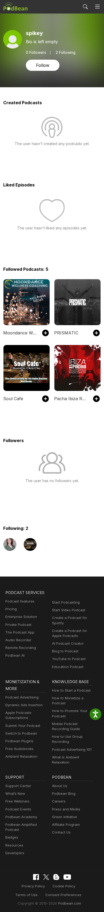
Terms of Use (26, 895)
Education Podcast (67, 667)
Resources (14, 845)
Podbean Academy (21, 817)
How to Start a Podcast (71, 690)
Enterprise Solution (21, 616)
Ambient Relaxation (21, 756)
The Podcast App (19, 632)
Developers (14, 853)
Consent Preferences (63, 895)
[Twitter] (46, 877)
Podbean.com (69, 903)
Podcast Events (18, 809)
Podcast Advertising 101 (71, 749)
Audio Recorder (18, 640)
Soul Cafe (13, 398)
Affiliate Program (66, 824)
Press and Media (66, 809)
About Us (59, 786)
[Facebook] (36, 877)
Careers (59, 801)
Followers (36, 52)
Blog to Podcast (65, 651)
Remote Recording (20, 647)
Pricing (11, 609)
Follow (42, 65)
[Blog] (56, 877)
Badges (11, 837)
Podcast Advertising (22, 697)
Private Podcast (18, 624)
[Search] (85, 6)
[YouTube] (67, 877)
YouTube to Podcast (69, 659)
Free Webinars (17, 801)
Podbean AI (15, 655)
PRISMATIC (66, 332)
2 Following (65, 52)
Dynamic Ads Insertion (24, 705)
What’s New (15, 793)
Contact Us (61, 832)
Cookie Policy (64, 886)
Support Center (18, 786)
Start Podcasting (66, 602)
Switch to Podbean (21, 733)
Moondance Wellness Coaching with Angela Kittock (20, 332)
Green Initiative (64, 817)
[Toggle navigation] (97, 6)
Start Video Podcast (68, 610)
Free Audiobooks (19, 749)
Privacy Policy (33, 886)
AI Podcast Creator (68, 643)
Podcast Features (19, 601)
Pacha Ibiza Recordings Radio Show (71, 398)
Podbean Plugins (19, 741)
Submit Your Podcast (22, 725)
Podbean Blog (63, 793)
